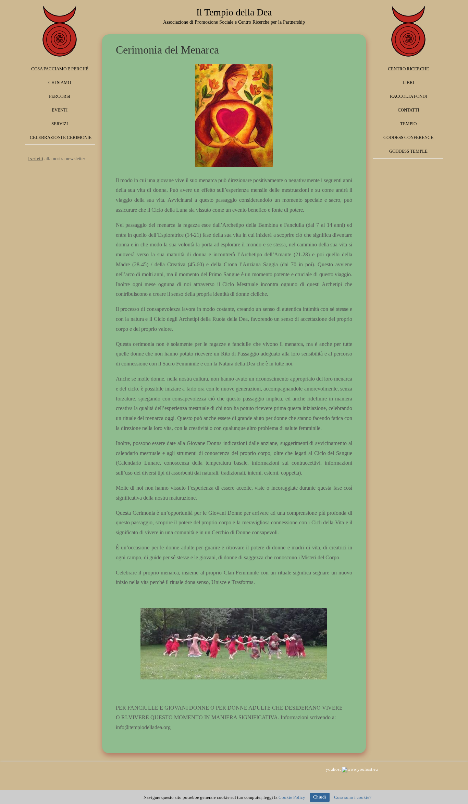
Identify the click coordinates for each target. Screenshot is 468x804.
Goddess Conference (408, 137)
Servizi (59, 123)
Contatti (408, 110)
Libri (408, 82)
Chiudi (319, 797)
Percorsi (59, 96)
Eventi (59, 110)
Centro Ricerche (408, 69)
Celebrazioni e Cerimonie (60, 137)
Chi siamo (59, 82)
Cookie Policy (292, 797)
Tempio (408, 123)
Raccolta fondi (408, 96)
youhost (334, 769)
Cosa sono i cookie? (352, 797)
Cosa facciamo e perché (59, 69)
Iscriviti (35, 158)
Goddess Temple (408, 151)
